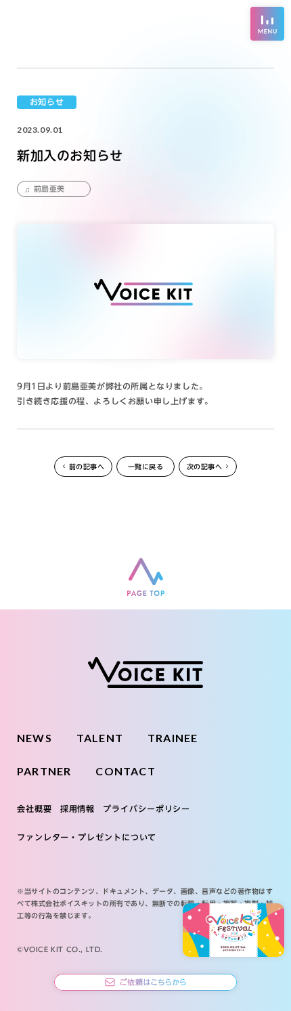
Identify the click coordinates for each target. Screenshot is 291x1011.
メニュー (267, 24)
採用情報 (77, 808)
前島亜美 (49, 188)
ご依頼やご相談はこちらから (145, 982)
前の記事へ (87, 466)
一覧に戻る (146, 466)
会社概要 (34, 808)
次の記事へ (205, 466)
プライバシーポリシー (146, 808)
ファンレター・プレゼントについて (86, 837)
